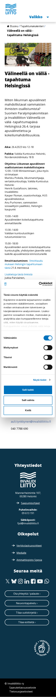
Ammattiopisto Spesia (29, 560)
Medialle (21, 553)
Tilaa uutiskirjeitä (26, 612)
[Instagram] (20, 581)
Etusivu (14, 26)
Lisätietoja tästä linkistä (18, 274)
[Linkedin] (26, 581)
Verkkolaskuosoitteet (29, 545)
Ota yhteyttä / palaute (26, 593)
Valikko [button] (36, 16)
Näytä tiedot (39, 380)
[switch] (48, 347)
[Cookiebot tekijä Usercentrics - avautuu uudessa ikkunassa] (39, 284)
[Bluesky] (13, 581)
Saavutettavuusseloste (22, 687)
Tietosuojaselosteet (21, 691)
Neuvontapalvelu (26, 603)
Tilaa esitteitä (26, 622)
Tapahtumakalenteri (32, 26)
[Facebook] (33, 581)
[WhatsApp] (46, 581)
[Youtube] (40, 581)
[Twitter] (7, 581)
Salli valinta (28, 400)
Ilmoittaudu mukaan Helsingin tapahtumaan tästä (24, 264)
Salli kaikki (28, 389)
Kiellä (28, 410)
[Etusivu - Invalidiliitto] (11, 9)
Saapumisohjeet (30, 503)
